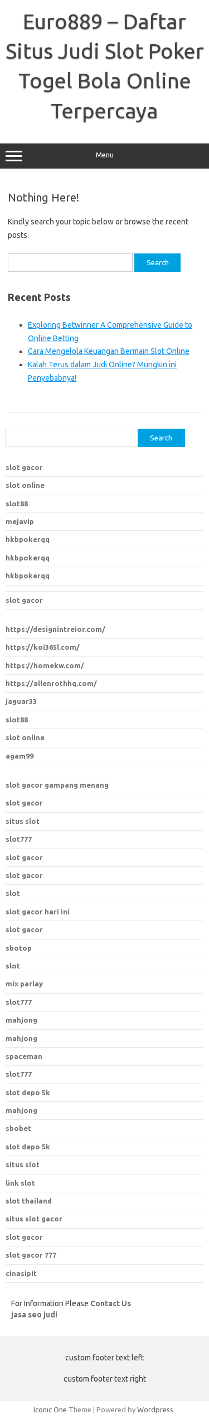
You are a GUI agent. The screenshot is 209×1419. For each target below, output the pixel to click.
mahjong (21, 1038)
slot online (25, 485)
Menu (105, 155)
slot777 (19, 839)
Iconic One (50, 1409)
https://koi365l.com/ (43, 647)
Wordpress (155, 1409)
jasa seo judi (34, 1314)
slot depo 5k (28, 1092)
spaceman (24, 1056)
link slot (20, 1183)
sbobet (18, 1128)
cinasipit (21, 1273)
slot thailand (29, 1201)
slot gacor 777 (31, 1255)
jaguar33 (21, 701)
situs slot (23, 821)
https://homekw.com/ (45, 665)
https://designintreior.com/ (55, 629)
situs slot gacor (34, 1219)
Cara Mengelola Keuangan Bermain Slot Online (108, 351)
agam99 (19, 756)
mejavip (20, 521)
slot (13, 893)
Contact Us (110, 1303)
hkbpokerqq (28, 539)
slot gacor (24, 467)
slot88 (17, 503)
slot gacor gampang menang (57, 785)
